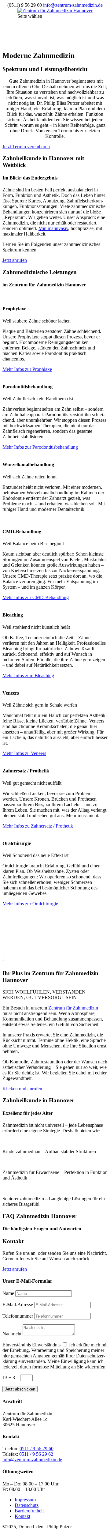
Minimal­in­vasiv (53, 228)
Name (8, 1293)
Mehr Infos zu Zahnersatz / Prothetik (37, 825)
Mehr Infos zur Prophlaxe (27, 369)
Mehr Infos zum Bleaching (28, 675)
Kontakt (22, 1516)
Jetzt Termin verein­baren (26, 146)
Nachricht (11, 1333)
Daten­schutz (26, 1505)
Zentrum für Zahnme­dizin (73, 1007)
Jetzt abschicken (20, 1389)
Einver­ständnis (16, 1344)
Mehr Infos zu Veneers (24, 753)
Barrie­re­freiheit (29, 1510)
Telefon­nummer (17, 1316)
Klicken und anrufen (22, 1088)
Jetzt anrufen (14, 260)
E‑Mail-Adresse (17, 1304)
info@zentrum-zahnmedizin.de (32, 1459)
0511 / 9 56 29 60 (36, 1448)
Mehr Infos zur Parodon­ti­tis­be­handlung (40, 447)
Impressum (25, 1499)
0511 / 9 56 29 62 (36, 1454)
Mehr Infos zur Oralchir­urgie (30, 903)
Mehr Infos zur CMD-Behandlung (35, 597)
